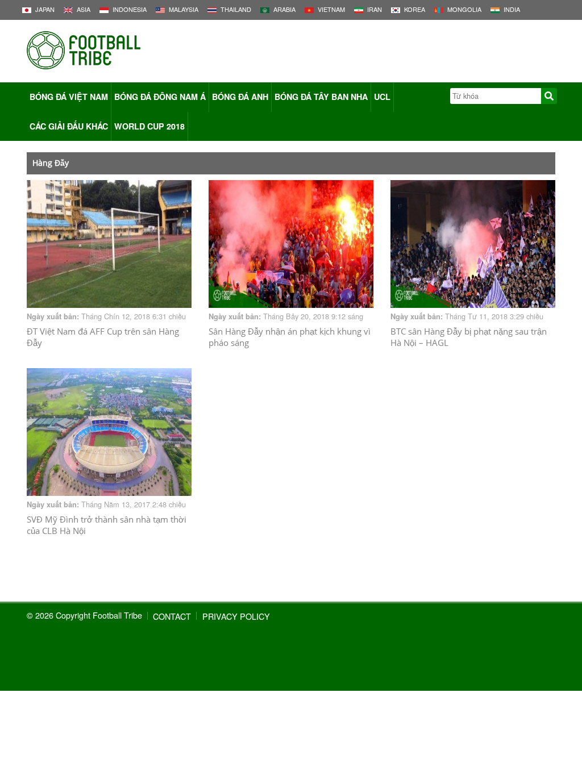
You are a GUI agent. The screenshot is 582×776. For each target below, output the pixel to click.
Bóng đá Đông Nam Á (160, 96)
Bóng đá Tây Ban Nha (321, 96)
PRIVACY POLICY (236, 616)
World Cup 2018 (149, 126)
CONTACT (172, 616)
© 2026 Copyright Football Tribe (84, 615)
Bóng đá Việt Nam (69, 96)
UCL (382, 96)
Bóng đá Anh (240, 96)
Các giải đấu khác (69, 126)
